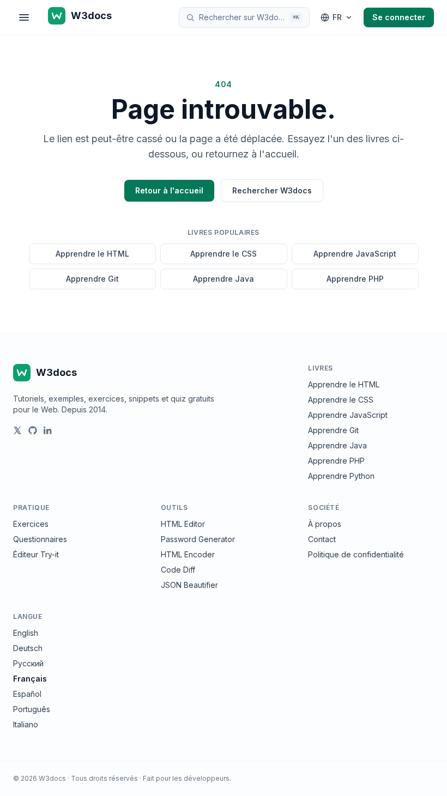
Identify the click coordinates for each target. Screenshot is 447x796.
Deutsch (28, 648)
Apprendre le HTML (92, 253)
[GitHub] (32, 430)
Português (31, 709)
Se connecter (398, 17)
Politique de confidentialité (356, 554)
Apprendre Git (92, 278)
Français (30, 678)
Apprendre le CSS (223, 253)
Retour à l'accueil (169, 190)
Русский (28, 663)
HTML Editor (183, 523)
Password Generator (198, 539)
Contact (322, 539)
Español (27, 693)
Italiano (25, 724)
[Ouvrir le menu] (24, 17)
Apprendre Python (341, 476)
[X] (17, 430)
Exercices (31, 523)
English (25, 632)
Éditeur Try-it (36, 554)
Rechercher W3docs (272, 190)
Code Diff (178, 569)
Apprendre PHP (355, 278)
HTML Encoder (188, 554)
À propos (324, 523)
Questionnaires (40, 539)
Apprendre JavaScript (354, 253)
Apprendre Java (223, 278)
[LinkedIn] (48, 430)
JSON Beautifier (189, 585)
